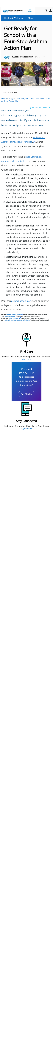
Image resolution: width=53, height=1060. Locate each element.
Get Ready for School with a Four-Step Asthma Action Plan (25, 99)
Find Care (26, 359)
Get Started (26, 394)
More (30, 17)
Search (45, 10)
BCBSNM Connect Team (22, 56)
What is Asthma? (14, 318)
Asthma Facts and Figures (13, 315)
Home (4, 98)
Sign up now (26, 428)
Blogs (11, 98)
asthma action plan (21, 300)
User (50, 10)
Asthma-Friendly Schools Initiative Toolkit (16, 320)
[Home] (18, 11)
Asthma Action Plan (10, 316)
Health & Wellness (13, 17)
